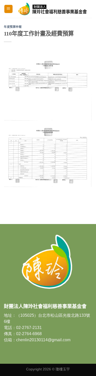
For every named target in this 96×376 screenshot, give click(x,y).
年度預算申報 (13, 26)
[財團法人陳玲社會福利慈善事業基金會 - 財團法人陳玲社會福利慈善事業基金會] (52, 8)
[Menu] (8, 9)
